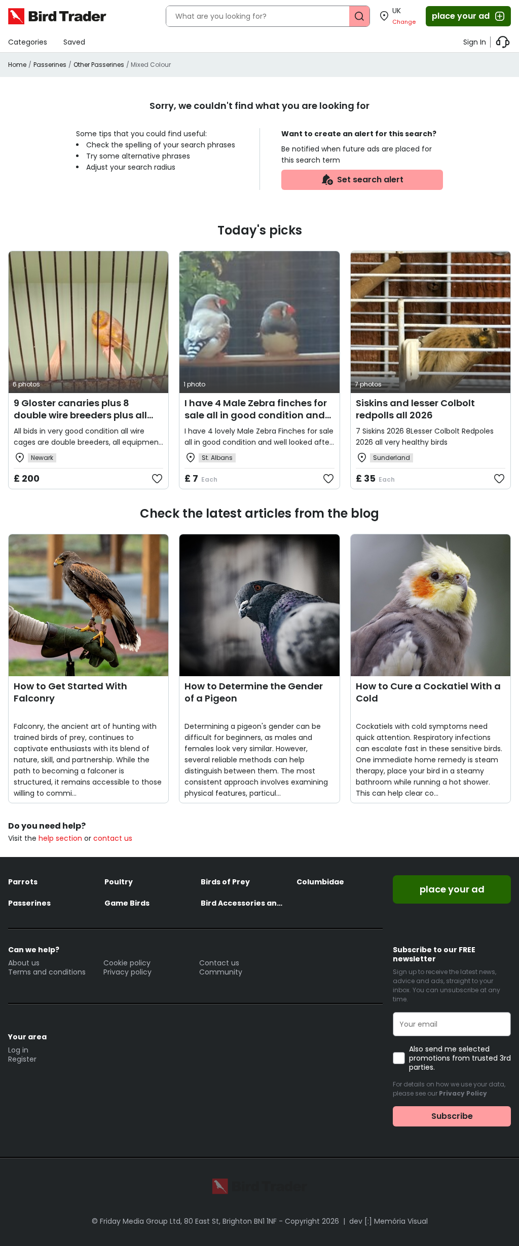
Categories (27, 42)
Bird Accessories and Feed (244, 903)
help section (60, 838)
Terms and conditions (47, 972)
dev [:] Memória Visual (388, 1221)
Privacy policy (127, 972)
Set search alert (370, 179)
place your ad (461, 16)
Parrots (23, 881)
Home (17, 64)
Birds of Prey (225, 881)
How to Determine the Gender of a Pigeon (253, 692)
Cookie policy (127, 963)
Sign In (474, 42)
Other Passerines (98, 64)
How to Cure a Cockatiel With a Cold (428, 692)
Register (22, 1059)
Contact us (219, 963)
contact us (112, 838)
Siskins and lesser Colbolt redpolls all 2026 (415, 409)
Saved (74, 42)
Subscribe (452, 1116)
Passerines (49, 64)
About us (24, 963)
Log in (18, 1050)
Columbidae (320, 881)
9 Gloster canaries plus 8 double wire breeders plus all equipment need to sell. (80, 415)
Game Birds (127, 903)
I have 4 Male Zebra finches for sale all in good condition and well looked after (255, 415)
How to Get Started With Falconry (70, 692)
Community (220, 972)
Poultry (118, 881)
